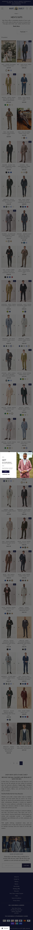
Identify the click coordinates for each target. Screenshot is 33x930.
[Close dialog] (32, 453)
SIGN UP (5, 471)
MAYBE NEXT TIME (5, 474)
